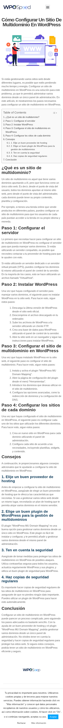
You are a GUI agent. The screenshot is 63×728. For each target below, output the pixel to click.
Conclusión (11, 159)
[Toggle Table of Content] (54, 112)
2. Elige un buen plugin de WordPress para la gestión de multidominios (33, 148)
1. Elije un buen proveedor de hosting (29, 143)
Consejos (10, 139)
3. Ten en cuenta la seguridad (25, 153)
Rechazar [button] (21, 723)
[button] (47, 7)
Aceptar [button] (53, 717)
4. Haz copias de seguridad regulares (29, 156)
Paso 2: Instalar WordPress (19, 124)
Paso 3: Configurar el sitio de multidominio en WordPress (28, 130)
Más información (38, 723)
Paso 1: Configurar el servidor (20, 121)
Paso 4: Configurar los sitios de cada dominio (28, 135)
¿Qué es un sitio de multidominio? (22, 117)
